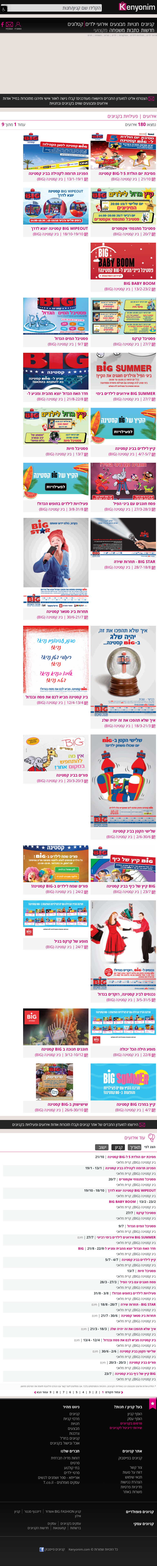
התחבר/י (18, 28)
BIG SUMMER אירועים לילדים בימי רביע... (119, 393)
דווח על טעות (132, 1472)
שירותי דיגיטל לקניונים (126, 1428)
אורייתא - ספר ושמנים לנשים (59, 1477)
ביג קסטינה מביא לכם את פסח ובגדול (57, 697)
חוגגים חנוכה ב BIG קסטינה (64, 1049)
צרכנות (74, 1433)
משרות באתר (132, 1491)
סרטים (75, 1462)
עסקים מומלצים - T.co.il (61, 1482)
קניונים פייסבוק (54, 1549)
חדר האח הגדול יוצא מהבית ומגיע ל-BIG (117, 1248)
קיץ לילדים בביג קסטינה (135, 448)
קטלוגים (75, 24)
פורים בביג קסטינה (72, 775)
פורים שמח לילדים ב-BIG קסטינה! (59, 886)
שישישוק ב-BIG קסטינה (68, 1104)
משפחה (117, 30)
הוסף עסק (134, 1418)
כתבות (133, 30)
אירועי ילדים (96, 24)
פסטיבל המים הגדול (71, 338)
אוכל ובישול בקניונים (65, 1443)
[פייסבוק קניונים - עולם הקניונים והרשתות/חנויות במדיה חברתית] (2, 24)
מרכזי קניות (71, 1418)
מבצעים (117, 24)
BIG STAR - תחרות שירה (134, 561)
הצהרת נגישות (131, 1481)
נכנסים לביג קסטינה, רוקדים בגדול (126, 994)
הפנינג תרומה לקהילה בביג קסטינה (58, 173)
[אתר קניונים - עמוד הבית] (153, 1408)
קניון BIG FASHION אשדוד (63, 1511)
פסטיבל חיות (77, 448)
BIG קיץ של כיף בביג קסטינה (131, 886)
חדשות (147, 30)
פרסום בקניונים (131, 1423)
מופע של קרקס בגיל (71, 941)
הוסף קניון (135, 1413)
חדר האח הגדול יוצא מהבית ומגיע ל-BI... (54, 393)
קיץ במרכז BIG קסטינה (136, 1104)
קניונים (147, 24)
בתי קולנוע (72, 1467)
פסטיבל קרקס (143, 338)
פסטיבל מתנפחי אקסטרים (133, 228)
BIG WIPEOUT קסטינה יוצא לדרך (59, 228)
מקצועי (100, 30)
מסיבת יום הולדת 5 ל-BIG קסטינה (127, 173)
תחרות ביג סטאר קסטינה (67, 611)
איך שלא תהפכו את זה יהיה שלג (128, 720)
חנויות (133, 24)
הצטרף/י (9, 28)
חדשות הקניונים (38, 1528)
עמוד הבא (42, 1392)
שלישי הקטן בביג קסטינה (134, 831)
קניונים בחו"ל (70, 1438)
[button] (3, 9)
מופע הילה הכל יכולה (137, 1049)
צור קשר (136, 1467)
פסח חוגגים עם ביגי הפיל (134, 503)
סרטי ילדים (72, 1472)
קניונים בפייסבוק (130, 1457)
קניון (119, 1147)
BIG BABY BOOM (139, 283)
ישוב (102, 1147)
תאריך (135, 1147)
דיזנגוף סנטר (32, 1511)
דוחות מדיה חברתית (65, 1457)
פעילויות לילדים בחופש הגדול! (62, 503)
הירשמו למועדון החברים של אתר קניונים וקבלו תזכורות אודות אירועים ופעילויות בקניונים (75, 1124)
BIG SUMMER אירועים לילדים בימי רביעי (126, 1237)
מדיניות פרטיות (131, 1486)
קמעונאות (59, 1528)
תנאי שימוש (133, 1477)
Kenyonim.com (79, 1549)
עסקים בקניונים (71, 1523)
